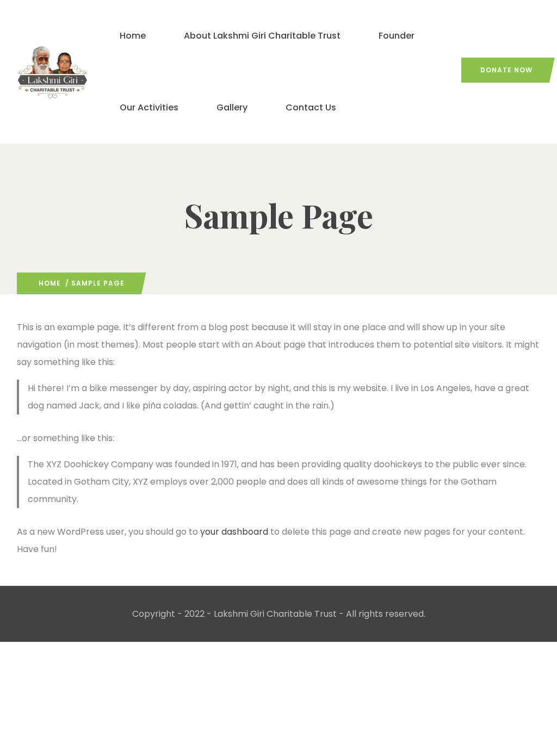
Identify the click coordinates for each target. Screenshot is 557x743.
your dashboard (234, 531)
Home (133, 35)
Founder (396, 35)
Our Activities (149, 107)
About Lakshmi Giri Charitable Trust (262, 35)
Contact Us (311, 107)
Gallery (231, 107)
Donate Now (506, 70)
